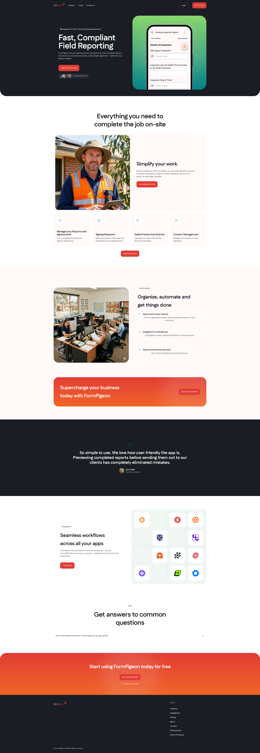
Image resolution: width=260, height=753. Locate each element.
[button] (130, 636)
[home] (59, 5)
